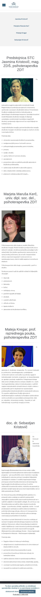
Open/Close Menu (4, 5)
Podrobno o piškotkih (20, 594)
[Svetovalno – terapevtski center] (13, 5)
